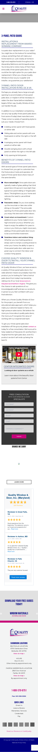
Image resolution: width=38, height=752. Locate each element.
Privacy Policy (22, 742)
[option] (19, 463)
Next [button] (36, 471)
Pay (19, 716)
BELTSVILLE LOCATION (19, 646)
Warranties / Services (19, 711)
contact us (32, 326)
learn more (19, 482)
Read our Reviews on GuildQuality (19, 731)
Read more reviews (18, 577)
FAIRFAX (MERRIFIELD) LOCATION (19, 668)
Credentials (19, 713)
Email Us (29, 2)
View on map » (19, 653)
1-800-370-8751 (10, 2)
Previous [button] (2, 471)
